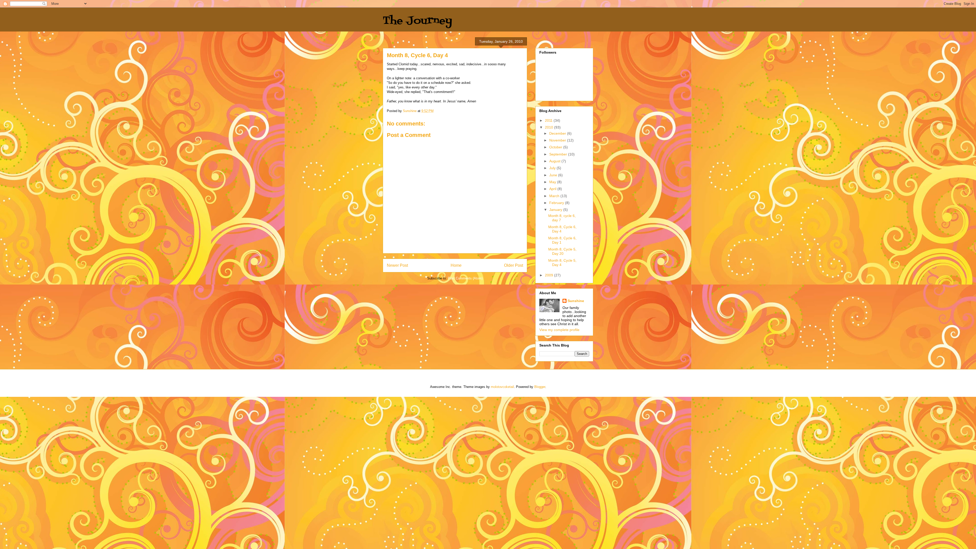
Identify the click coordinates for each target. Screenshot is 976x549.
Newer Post (397, 265)
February (557, 203)
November (558, 140)
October (556, 147)
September (558, 154)
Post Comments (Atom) (465, 278)
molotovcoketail (502, 387)
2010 (549, 127)
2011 (549, 120)
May (553, 182)
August (555, 161)
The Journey (417, 21)
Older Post (513, 265)
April (553, 189)
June (553, 175)
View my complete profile (559, 330)
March (554, 196)
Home (456, 265)
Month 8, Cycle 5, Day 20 (562, 251)
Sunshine (576, 301)
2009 (549, 275)
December (558, 133)
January (556, 210)
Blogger (539, 387)
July (553, 168)
